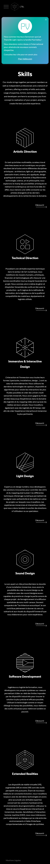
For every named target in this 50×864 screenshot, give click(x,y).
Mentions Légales (13, 860)
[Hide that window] (46, 19)
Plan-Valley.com (25, 59)
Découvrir (39, 205)
